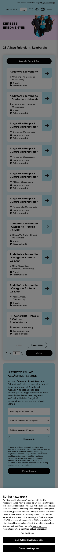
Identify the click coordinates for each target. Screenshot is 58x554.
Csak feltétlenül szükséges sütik (29, 540)
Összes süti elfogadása (29, 548)
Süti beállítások (28, 533)
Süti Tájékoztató (39, 529)
